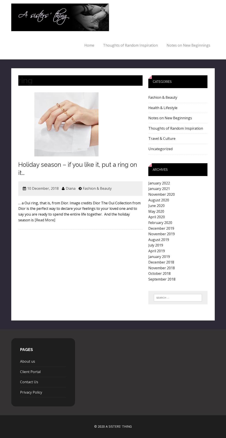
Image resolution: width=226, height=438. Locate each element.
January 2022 (159, 183)
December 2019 (161, 228)
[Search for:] (178, 297)
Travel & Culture (161, 138)
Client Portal (30, 371)
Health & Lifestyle (162, 107)
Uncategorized (160, 148)
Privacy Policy (31, 392)
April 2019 (156, 250)
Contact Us (29, 381)
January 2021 (159, 188)
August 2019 (158, 239)
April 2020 (156, 216)
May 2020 (156, 211)
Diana (70, 188)
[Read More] (45, 220)
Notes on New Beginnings (188, 45)
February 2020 (160, 222)
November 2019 (161, 233)
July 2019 (155, 245)
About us (27, 361)
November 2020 (161, 194)
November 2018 (161, 267)
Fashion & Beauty (97, 188)
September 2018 (161, 279)
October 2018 (159, 273)
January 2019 (159, 256)
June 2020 (156, 205)
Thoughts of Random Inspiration (130, 45)
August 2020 (158, 200)
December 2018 (161, 262)
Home (89, 45)
